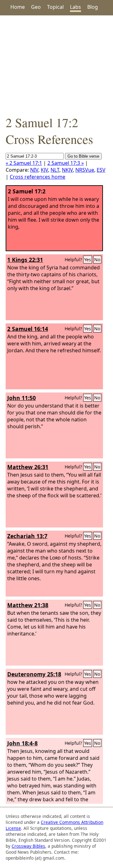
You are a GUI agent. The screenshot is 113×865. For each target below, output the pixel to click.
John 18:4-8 (22, 743)
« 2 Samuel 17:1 (24, 162)
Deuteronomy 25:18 (34, 674)
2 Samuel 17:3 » (65, 162)
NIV (34, 169)
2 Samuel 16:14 (27, 328)
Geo (36, 6)
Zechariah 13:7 (27, 536)
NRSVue (84, 169)
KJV (44, 169)
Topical (55, 6)
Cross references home (37, 176)
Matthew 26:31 (27, 467)
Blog (92, 6)
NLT (55, 169)
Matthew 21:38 (27, 605)
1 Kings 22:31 (25, 259)
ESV (101, 169)
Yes (87, 259)
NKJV (67, 169)
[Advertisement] (56, 64)
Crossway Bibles (28, 846)
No (97, 259)
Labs (75, 6)
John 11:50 (21, 398)
